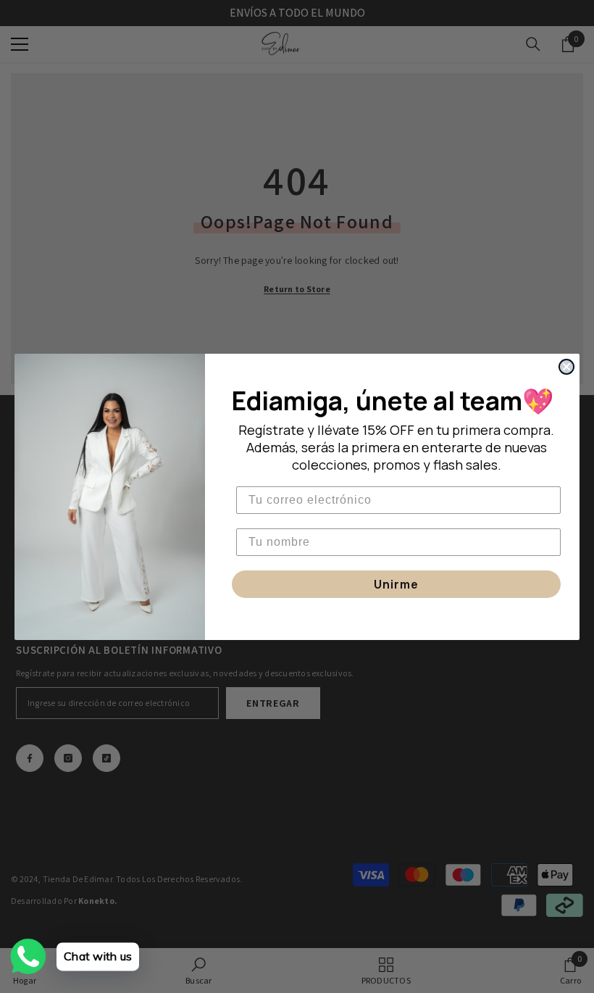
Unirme (396, 584)
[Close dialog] (566, 367)
